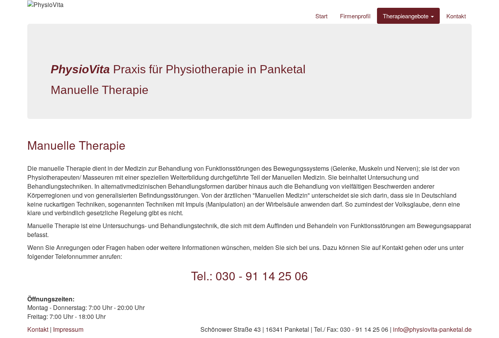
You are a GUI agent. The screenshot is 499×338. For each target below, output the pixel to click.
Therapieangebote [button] (406, 16)
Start (321, 16)
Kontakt (456, 16)
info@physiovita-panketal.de (432, 329)
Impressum (68, 329)
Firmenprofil (355, 16)
